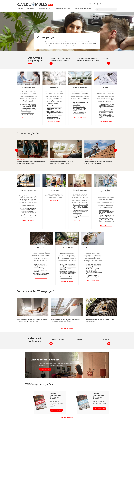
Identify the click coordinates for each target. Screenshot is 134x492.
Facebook (87, 4)
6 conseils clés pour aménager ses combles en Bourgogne (28, 213)
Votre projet (30, 8)
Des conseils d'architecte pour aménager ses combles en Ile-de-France (55, 112)
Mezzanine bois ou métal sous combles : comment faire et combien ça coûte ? (106, 111)
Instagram (98, 4)
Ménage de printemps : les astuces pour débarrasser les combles (80, 104)
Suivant (108, 63)
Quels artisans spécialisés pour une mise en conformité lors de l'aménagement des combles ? (94, 271)
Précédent (51, 63)
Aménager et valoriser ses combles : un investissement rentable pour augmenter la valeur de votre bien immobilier (68, 267)
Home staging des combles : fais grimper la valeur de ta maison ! (81, 216)
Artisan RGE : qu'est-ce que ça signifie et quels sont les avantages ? (93, 266)
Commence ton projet (108, 3)
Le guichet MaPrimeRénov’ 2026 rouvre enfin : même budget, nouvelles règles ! (28, 105)
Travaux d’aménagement (62, 8)
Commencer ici (54, 200)
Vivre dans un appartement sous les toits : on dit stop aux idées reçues (80, 212)
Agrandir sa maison (44, 8)
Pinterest (90, 4)
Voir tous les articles (28, 117)
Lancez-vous (45, 369)
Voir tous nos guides (67, 417)
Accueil (20, 8)
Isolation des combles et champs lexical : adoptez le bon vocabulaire (28, 110)
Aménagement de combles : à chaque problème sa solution (42, 270)
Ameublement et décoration (83, 8)
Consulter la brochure (56, 410)
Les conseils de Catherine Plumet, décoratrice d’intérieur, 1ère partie (54, 117)
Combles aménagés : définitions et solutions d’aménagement (41, 266)
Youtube (94, 4)
